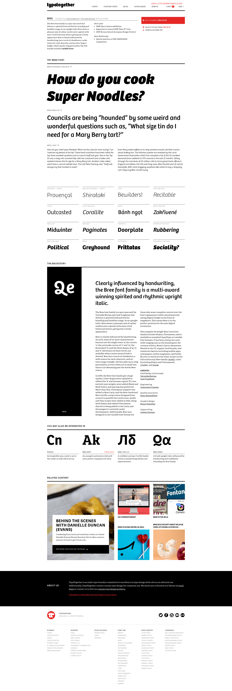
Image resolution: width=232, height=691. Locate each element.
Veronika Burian (88, 18)
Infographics (123, 656)
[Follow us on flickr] (182, 616)
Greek (156, 365)
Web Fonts (122, 679)
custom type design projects (111, 589)
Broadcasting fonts (173, 643)
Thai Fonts (145, 653)
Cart (170, 6)
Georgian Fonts (147, 648)
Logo (120, 668)
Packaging (122, 658)
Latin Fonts (145, 633)
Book (120, 640)
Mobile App (122, 676)
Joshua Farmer (147, 412)
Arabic (171, 359)
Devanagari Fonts (148, 643)
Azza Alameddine (148, 395)
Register (97, 638)
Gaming (121, 684)
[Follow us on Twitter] (160, 616)
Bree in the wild (160, 517)
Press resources (53, 651)
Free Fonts (169, 648)
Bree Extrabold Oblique (58, 67)
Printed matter (53, 640)
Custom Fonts (110, 6)
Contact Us (75, 643)
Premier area (99, 633)
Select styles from (157, 27)
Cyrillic (144, 365)
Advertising (122, 661)
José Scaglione (72, 18)
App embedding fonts (173, 635)
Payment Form (52, 643)
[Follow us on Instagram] (171, 616)
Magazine (121, 638)
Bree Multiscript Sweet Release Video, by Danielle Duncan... (168, 525)
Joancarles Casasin (149, 387)
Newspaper (122, 635)
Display (120, 633)
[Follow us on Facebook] (166, 616)
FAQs (72, 633)
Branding (121, 646)
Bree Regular (53, 110)
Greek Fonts (146, 646)
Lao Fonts (145, 658)
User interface (124, 653)
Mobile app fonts (171, 638)
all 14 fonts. (156, 20)
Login (96, 635)
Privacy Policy (76, 653)
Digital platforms (125, 643)
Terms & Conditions (78, 651)
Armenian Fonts (147, 638)
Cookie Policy (76, 656)
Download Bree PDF (154, 30)
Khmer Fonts (146, 668)
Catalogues (140, 6)
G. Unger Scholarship (55, 646)
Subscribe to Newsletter (81, 646)
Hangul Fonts (147, 663)
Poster (120, 651)
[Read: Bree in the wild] (169, 499)
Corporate (122, 666)
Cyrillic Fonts (147, 640)
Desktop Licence (77, 635)
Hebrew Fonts (146, 651)
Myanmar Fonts (147, 666)
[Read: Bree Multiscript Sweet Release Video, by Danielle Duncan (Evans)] (169, 545)
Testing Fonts (170, 651)
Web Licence (75, 638)
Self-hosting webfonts (174, 633)
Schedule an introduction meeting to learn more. (93, 594)
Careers (74, 648)
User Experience (124, 673)
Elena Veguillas (147, 403)
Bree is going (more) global (131, 527)
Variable (121, 681)
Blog (125, 6)
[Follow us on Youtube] (177, 616)
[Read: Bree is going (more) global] (133, 545)
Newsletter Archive (55, 648)
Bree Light (52, 145)
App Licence (75, 640)
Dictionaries (123, 663)
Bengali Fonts (147, 661)
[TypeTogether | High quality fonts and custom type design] (51, 615)
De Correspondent (127, 517)
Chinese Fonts (146, 656)
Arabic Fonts (146, 635)
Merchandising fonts (173, 640)
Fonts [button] (95, 6)
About (49, 638)
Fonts (49, 633)
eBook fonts (170, 646)
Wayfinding (122, 648)
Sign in (155, 6)
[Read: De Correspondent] (133, 499)
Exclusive (121, 671)
